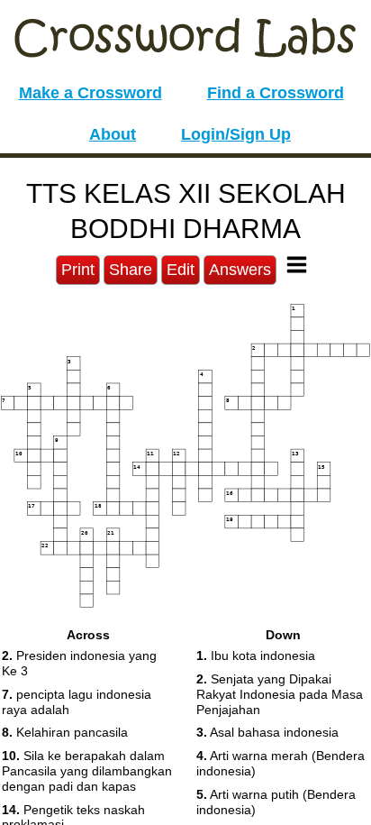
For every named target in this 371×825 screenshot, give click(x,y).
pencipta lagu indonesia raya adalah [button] (76, 702)
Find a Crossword (275, 93)
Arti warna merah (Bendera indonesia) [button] (280, 763)
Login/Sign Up (236, 134)
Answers (240, 270)
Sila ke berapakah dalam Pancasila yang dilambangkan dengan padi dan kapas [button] (87, 770)
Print (78, 270)
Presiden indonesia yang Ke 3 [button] (79, 663)
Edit (181, 270)
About (112, 134)
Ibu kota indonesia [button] (255, 655)
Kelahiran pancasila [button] (65, 732)
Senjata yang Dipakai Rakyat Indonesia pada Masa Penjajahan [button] (279, 694)
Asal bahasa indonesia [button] (267, 732)
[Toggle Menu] (296, 264)
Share (130, 270)
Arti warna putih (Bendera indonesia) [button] (276, 802)
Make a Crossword (90, 93)
